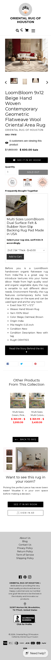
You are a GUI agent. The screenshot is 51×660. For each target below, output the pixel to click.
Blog (25, 541)
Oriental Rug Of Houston (27, 634)
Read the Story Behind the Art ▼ (26, 350)
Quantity (10, 167)
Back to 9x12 (27, 439)
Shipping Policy (25, 558)
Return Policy (25, 551)
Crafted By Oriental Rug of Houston (25, 637)
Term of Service (25, 555)
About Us (25, 538)
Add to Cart (15, 256)
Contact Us (25, 544)
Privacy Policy (25, 548)
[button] (26, 160)
